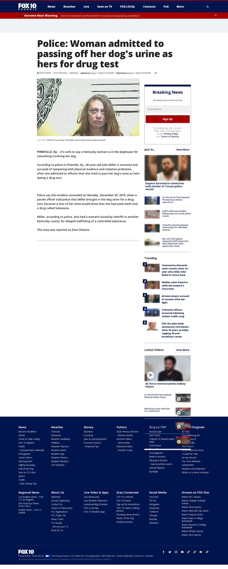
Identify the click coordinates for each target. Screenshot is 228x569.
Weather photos (124, 521)
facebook (163, 552)
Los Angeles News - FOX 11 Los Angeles (30, 498)
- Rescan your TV (59, 526)
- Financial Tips (91, 446)
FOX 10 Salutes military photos (128, 509)
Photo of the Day (125, 518)
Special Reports (157, 467)
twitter (169, 552)
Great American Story (192, 450)
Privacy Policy (171, 133)
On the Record (189, 457)
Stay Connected (127, 492)
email (200, 552)
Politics (121, 427)
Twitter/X (153, 511)
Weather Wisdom (60, 461)
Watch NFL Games (191, 496)
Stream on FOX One (195, 492)
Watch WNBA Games (192, 531)
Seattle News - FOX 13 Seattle (29, 511)
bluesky (194, 552)
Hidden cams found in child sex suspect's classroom (175, 285)
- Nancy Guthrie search (160, 464)
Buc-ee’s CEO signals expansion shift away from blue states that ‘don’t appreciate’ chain (175, 242)
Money (88, 427)
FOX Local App (91, 507)
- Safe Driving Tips (27, 483)
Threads (153, 515)
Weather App (57, 453)
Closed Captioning (60, 500)
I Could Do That (190, 453)
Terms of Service (170, 136)
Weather (57, 427)
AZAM (21, 435)
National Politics (124, 446)
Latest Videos (154, 350)
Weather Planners (60, 446)
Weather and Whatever (193, 468)
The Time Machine (191, 461)
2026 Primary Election (127, 431)
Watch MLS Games (191, 534)
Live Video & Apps (96, 492)
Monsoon (56, 435)
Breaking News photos (127, 514)
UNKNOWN (188, 464)
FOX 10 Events (123, 500)
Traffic (21, 479)
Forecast (55, 431)
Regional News (28, 492)
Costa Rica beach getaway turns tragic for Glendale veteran (175, 227)
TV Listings (56, 522)
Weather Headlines (60, 439)
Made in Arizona (157, 456)
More (180, 6)
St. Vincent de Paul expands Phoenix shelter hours (158, 396)
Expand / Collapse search (208, 6)
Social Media (158, 492)
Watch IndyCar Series (192, 514)
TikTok (152, 500)
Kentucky (74, 73)
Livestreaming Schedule (95, 504)
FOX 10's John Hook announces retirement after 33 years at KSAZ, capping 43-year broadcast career (175, 330)
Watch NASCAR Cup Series (195, 510)
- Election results (124, 435)
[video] (167, 368)
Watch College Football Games (193, 502)
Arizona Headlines (27, 431)
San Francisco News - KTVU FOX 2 (29, 505)
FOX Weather (58, 464)
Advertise (55, 496)
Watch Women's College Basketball (194, 526)
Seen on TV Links (27, 472)
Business (88, 431)
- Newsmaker (123, 442)
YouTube (153, 496)
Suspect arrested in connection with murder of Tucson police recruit (164, 186)
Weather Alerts (58, 450)
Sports (21, 476)
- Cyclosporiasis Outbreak (31, 450)
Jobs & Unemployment (95, 439)
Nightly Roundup (26, 464)
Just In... (149, 149)
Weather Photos (59, 457)
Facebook (154, 507)
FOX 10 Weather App (94, 511)
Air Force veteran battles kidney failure (165, 385)
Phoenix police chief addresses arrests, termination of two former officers (157, 426)
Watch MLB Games (191, 507)
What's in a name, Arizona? (195, 472)
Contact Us (56, 504)
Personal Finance (92, 442)
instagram (176, 552)
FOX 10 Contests (124, 496)
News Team (57, 519)
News (22, 427)
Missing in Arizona (158, 460)
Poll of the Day (26, 468)
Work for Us (57, 530)
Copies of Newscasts (61, 507)
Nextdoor (154, 522)
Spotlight (153, 471)
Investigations (156, 452)
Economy (88, 435)
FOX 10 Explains (26, 442)
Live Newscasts (91, 496)
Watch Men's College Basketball (192, 519)
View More (182, 149)
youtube (182, 552)
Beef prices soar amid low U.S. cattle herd (157, 409)
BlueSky (153, 519)
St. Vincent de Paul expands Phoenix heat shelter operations (176, 199)
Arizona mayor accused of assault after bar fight (175, 299)
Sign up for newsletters (128, 504)
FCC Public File (58, 515)
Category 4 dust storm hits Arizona (157, 438)
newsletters (207, 552)
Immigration (24, 453)
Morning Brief (25, 461)
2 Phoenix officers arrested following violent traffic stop (173, 313)
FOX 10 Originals (193, 427)
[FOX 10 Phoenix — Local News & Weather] (28, 6)
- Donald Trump (124, 450)
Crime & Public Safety (29, 439)
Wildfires (55, 442)
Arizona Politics (124, 439)
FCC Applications (59, 511)
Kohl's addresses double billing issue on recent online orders (176, 213)
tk (188, 552)
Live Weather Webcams (95, 500)
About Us (57, 492)
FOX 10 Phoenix (60, 73)
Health (21, 446)
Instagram (154, 504)
